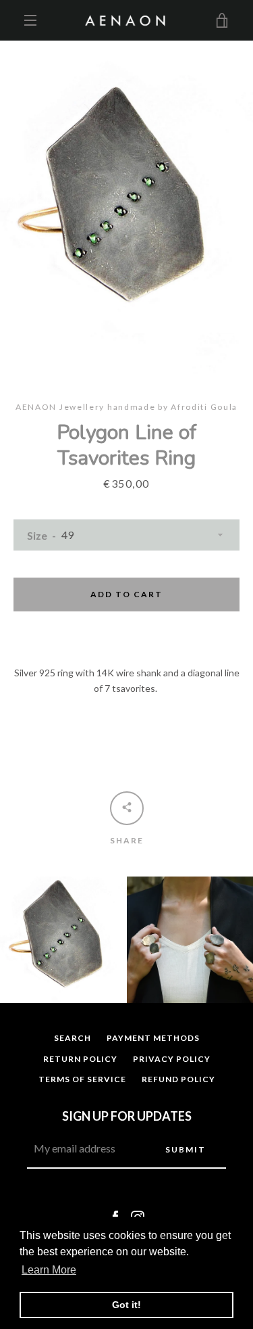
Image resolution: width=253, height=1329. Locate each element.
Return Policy (80, 1059)
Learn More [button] (49, 1270)
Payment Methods (153, 1038)
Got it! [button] (126, 1304)
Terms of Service (82, 1079)
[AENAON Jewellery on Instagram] (137, 1216)
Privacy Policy (171, 1059)
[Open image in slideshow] (126, 207)
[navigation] (30, 20)
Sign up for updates (127, 1116)
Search (72, 1038)
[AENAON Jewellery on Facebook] (115, 1216)
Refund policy (178, 1079)
